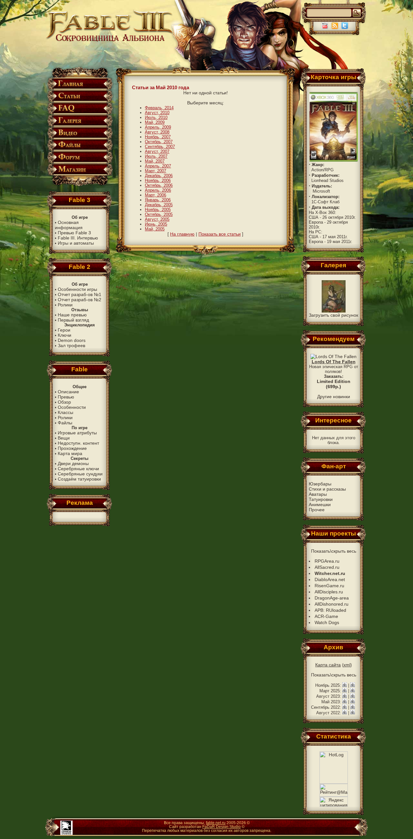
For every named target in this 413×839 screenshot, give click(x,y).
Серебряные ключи (78, 468)
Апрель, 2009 (158, 127)
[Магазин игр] (79, 174)
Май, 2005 (155, 229)
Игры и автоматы (76, 243)
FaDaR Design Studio (221, 826)
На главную (182, 234)
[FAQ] (79, 113)
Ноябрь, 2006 (158, 180)
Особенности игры (77, 289)
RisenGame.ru (329, 585)
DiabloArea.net (330, 579)
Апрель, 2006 (158, 190)
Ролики (65, 304)
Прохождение (72, 448)
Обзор (64, 402)
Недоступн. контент (78, 443)
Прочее (317, 509)
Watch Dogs (327, 622)
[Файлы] (79, 149)
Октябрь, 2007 (159, 141)
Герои (64, 330)
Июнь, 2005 (156, 224)
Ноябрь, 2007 (158, 136)
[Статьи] (79, 100)
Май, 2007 (155, 161)
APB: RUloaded (330, 610)
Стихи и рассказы (327, 489)
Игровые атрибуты (77, 432)
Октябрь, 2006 (159, 185)
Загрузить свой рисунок (333, 315)
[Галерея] (79, 125)
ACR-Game (326, 616)
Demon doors (72, 340)
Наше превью (72, 314)
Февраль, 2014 (159, 107)
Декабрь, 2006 (159, 175)
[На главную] (110, 40)
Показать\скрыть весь (333, 551)
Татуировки (321, 499)
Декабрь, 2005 (159, 204)
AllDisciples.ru (329, 591)
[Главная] (79, 88)
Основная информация (69, 225)
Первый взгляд (73, 320)
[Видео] (79, 137)
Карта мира (70, 453)
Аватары (318, 494)
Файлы (65, 422)
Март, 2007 (155, 170)
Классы (65, 412)
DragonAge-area (332, 597)
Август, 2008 (157, 132)
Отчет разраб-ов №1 (79, 294)
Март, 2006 (155, 195)
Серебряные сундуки (80, 473)
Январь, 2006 (158, 199)
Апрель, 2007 (158, 166)
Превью (66, 396)
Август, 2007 (157, 151)
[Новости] (344, 685)
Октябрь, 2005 (159, 214)
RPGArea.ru (327, 561)
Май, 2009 (155, 122)
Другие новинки (333, 396)
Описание (68, 391)
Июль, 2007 (156, 156)
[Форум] (79, 161)
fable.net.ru (216, 823)
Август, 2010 (157, 112)
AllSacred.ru (327, 567)
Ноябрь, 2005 (158, 209)
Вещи (64, 438)
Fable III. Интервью (78, 237)
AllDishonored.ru (331, 604)
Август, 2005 (157, 219)
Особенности (72, 407)
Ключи (64, 335)
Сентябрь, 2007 (160, 146)
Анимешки (320, 504)
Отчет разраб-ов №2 (79, 299)
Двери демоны (73, 463)
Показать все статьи (219, 234)
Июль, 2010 (156, 117)
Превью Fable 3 (74, 232)
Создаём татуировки (79, 479)
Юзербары (320, 483)
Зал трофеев (71, 345)
